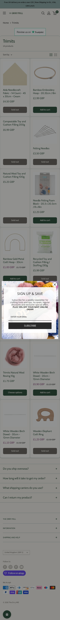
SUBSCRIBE (30, 325)
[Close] (54, 284)
